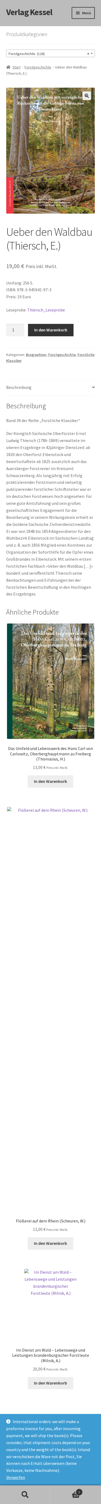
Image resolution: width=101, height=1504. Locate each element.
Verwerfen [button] (15, 1477)
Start (16, 67)
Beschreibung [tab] (19, 387)
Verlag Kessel (29, 12)
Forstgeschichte (38, 67)
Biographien (36, 354)
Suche (25, 1495)
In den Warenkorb (50, 330)
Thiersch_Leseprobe (46, 310)
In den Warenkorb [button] (50, 781)
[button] (86, 95)
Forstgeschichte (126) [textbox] (49, 53)
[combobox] (50, 53)
